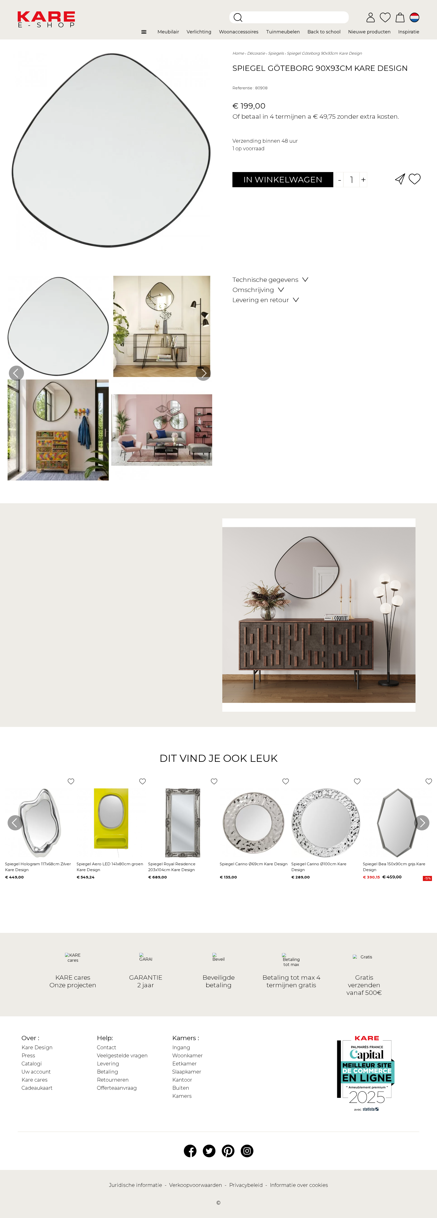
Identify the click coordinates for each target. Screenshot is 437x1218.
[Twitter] (209, 1150)
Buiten (180, 1088)
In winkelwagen (282, 179)
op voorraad (250, 148)
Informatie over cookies (299, 1185)
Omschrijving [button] (253, 289)
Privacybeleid (246, 1185)
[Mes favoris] (385, 17)
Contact (106, 1047)
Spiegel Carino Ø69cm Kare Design (254, 864)
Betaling (107, 1072)
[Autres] (147, 34)
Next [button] (203, 373)
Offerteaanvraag (117, 1088)
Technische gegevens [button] (265, 279)
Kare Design (37, 1047)
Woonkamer (187, 1056)
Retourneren (113, 1080)
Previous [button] (16, 373)
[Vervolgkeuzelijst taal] (414, 17)
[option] (109, 379)
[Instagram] (247, 1150)
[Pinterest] (228, 1150)
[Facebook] (190, 1150)
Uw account (36, 1072)
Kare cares (34, 1080)
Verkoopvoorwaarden (196, 1185)
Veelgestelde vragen (122, 1056)
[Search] (238, 17)
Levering (108, 1064)
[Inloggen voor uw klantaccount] (370, 17)
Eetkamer (184, 1064)
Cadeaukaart (37, 1088)
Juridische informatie (136, 1185)
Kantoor (182, 1080)
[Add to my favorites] (415, 178)
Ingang (181, 1047)
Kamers (182, 1096)
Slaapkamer (186, 1072)
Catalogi (31, 1064)
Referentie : (243, 88)
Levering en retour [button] (260, 300)
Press (28, 1056)
